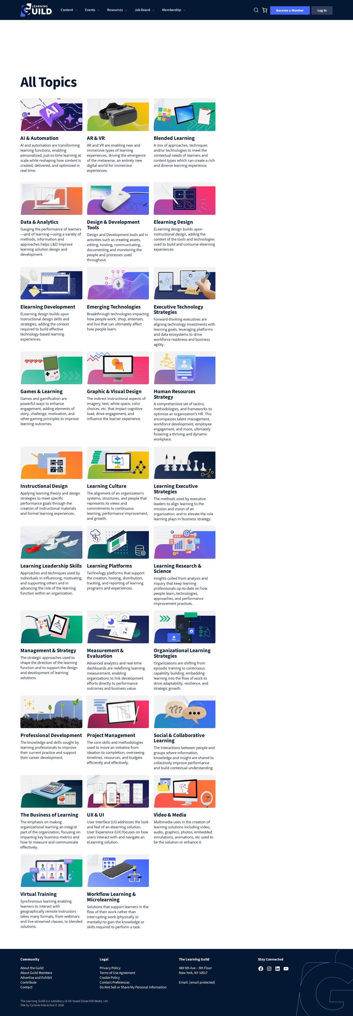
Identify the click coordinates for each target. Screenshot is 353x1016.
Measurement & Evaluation (105, 653)
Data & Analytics (39, 222)
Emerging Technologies (114, 307)
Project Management (111, 735)
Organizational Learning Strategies (182, 653)
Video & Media (170, 815)
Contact (26, 987)
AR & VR (96, 138)
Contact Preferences (114, 982)
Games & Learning (41, 391)
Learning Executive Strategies (176, 488)
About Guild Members (36, 972)
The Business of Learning (49, 815)
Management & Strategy (48, 650)
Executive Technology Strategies (178, 309)
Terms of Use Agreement (117, 972)
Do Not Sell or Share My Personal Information (133, 987)
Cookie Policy (110, 977)
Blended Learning (174, 138)
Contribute (28, 982)
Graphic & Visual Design (114, 391)
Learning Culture (106, 486)
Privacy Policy (110, 968)
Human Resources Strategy (174, 394)
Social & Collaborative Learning (179, 737)
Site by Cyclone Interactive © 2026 (42, 1005)
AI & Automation (39, 138)
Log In (322, 10)
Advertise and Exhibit (36, 977)
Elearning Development (47, 307)
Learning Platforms (109, 566)
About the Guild (31, 968)
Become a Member (290, 10)
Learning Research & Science (177, 568)
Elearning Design (173, 222)
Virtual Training (38, 894)
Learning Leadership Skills (51, 566)
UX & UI (95, 815)
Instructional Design (44, 486)
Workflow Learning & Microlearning (111, 896)
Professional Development (51, 735)
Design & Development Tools (113, 224)
